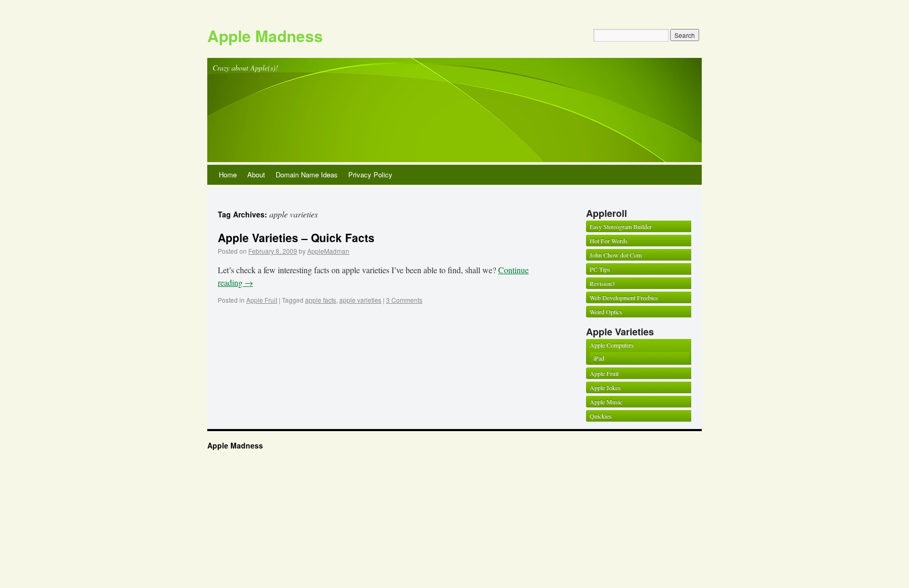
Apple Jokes (605, 387)
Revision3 (602, 283)
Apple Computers (612, 345)
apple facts (320, 299)
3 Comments (404, 299)
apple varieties (360, 299)
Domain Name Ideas (307, 175)
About (256, 175)
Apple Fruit (261, 299)
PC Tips (600, 269)
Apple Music (606, 401)
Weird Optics (606, 311)
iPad (598, 358)
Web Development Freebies (624, 297)
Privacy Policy (370, 175)
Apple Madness (265, 35)
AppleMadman (328, 250)
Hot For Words (609, 240)
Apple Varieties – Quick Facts (296, 237)
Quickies (601, 416)
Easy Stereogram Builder (621, 226)
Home (228, 175)
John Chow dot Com (616, 255)
